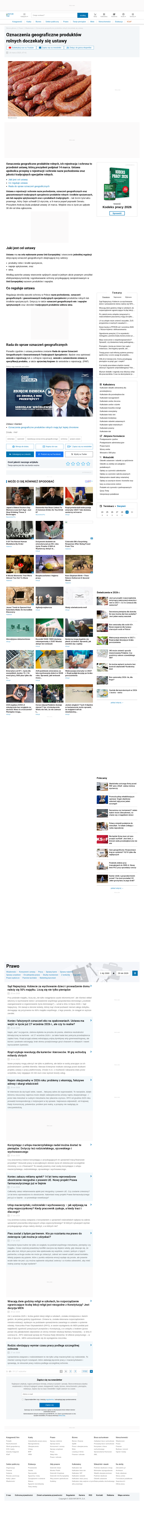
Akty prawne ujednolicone (59, 1478)
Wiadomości (29, 28)
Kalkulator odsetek (78, 1476)
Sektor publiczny (52, 22)
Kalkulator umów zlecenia (110, 401)
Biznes (38, 22)
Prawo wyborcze (13, 978)
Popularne (106, 297)
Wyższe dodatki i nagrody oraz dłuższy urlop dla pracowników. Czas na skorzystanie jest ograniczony (117, 373)
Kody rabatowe (121, 1473)
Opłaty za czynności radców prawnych (115, 474)
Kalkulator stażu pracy (80, 1478)
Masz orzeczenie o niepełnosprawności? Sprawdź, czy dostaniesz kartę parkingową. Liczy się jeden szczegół (116, 341)
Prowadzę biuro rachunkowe (104, 1444)
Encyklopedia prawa (32, 975)
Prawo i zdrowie (55, 1457)
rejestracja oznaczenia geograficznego (42, 439)
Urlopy (30, 1449)
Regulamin (70, 1495)
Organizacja (10, 1468)
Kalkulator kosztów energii (110, 408)
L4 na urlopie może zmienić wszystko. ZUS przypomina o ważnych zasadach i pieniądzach (116, 322)
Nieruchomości (105, 22)
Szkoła (30, 1470)
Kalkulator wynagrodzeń (109, 398)
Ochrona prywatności (24, 1495)
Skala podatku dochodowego (104, 1481)
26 (112, 512)
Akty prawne (55, 1464)
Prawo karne (105, 446)
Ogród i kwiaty (121, 1452)
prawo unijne (75, 439)
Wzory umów (105, 449)
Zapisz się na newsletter (82, 446)
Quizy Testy (104, 491)
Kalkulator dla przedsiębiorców (112, 394)
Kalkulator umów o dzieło (110, 405)
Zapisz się (49, 1405)
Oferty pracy (120, 1484)
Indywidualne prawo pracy (37, 1441)
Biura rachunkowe (101, 1437)
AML (95, 1454)
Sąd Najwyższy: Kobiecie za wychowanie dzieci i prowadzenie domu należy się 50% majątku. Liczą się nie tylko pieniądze (116, 303)
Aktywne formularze (114, 436)
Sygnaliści (77, 975)
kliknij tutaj (62, 1415)
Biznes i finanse (77, 1441)
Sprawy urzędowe (13, 975)
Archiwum (119, 1470)
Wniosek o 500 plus (108, 453)
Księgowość (17, 22)
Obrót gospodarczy (13, 1446)
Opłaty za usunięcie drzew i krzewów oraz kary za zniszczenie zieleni (116, 482)
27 (117, 512)
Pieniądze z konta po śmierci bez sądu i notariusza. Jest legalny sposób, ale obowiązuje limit (115, 347)
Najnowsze (117, 297)
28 (122, 512)
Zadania (9, 1473)
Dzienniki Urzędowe (57, 1473)
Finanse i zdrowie (78, 1454)
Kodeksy (53, 1481)
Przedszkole (32, 1468)
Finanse (119, 1446)
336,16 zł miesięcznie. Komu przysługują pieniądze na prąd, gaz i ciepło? (115, 360)
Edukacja (119, 22)
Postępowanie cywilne (109, 439)
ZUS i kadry (10, 1449)
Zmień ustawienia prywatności (49, 1495)
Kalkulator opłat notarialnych (111, 425)
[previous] (61, 1371)
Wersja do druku (22, 446)
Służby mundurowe (50, 975)
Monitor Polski (55, 1470)
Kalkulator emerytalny (108, 411)
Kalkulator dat (105, 431)
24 (102, 512)
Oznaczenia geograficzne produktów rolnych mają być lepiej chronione (43, 427)
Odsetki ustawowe (100, 1478)
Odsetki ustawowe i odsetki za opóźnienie (116, 460)
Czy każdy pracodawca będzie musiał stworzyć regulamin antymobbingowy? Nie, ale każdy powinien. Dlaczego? (116, 366)
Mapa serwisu (123, 1495)
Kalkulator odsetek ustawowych (112, 421)
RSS (90, 1495)
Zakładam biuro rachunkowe (104, 1441)
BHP (29, 1452)
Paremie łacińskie (29, 978)
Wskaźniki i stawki (101, 1464)
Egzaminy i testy (34, 1476)
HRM (30, 1454)
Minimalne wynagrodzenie (103, 1470)
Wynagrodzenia (33, 1444)
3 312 (85, 1371)
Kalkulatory (109, 384)
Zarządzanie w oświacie (36, 1478)
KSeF (129, 22)
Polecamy (102, 778)
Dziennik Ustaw (55, 1468)
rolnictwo (11, 439)
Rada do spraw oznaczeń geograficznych (29, 186)
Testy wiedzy (32, 1486)
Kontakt (99, 1495)
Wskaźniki (108, 457)
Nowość (117, 204)
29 (127, 512)
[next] (91, 1371)
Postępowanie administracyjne (112, 443)
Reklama (110, 1495)
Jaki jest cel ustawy (18, 179)
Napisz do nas (51, 446)
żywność (20, 439)
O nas (8, 1495)
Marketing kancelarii (48, 978)
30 (132, 512)
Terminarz (108, 506)
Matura (30, 1481)
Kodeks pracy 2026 (117, 207)
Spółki (74, 1444)
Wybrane (128, 297)
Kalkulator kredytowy (108, 418)
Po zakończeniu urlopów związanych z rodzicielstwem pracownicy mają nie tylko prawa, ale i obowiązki (115, 315)
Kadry (29, 22)
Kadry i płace (10, 1478)
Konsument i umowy (27, 972)
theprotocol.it (120, 1481)
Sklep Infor (54, 1454)
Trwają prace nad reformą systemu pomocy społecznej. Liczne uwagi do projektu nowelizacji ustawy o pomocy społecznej (116, 354)
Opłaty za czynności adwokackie (113, 471)
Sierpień (121, 506)
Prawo (65, 22)
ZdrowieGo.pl (120, 1468)
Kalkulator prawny (107, 428)
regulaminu (50, 1399)
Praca (40, 972)
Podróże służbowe (100, 1476)
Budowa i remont (122, 1449)
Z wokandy (65, 975)
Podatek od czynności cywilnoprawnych (116, 487)
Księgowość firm (12, 1437)
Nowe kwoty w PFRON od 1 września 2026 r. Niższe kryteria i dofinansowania (116, 328)
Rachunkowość (11, 1444)
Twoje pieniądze (79, 22)
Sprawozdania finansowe (103, 1452)
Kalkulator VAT (77, 1473)
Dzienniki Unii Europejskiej (59, 1476)
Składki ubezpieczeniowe (103, 1473)
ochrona (64, 439)
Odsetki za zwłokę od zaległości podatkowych (112, 465)
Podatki (8, 1441)
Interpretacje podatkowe (109, 494)
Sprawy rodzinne (66, 972)
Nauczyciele (32, 1473)
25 (107, 512)
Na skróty (119, 1464)
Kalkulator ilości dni (107, 415)
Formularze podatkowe (124, 1478)
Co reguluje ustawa (18, 183)
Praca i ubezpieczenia (80, 1446)
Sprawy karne (51, 972)
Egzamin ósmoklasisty (36, 1484)
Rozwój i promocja (12, 1476)
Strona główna (11, 28)
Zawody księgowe (12, 1452)
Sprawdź (117, 213)
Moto (92, 22)
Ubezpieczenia (33, 1446)
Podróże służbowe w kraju (103, 1468)
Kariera (82, 1495)
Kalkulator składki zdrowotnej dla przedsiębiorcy (113, 389)
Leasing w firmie (78, 1452)
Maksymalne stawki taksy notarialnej (114, 477)
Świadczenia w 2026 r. (108, 592)
